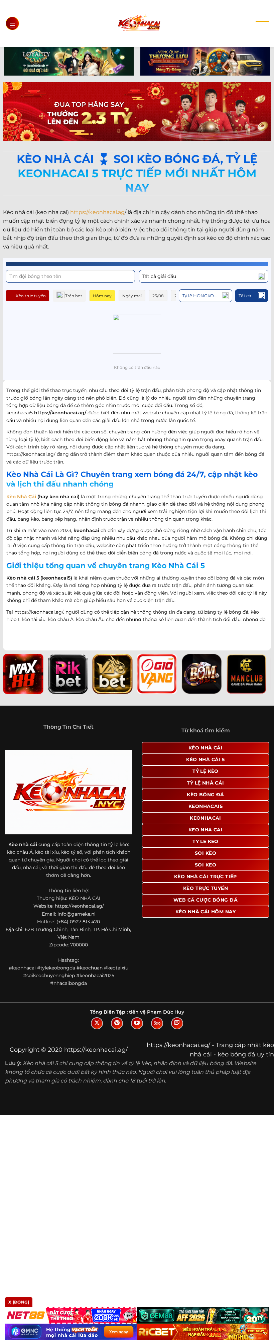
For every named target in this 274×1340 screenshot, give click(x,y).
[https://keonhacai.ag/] (139, 23)
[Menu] (12, 23)
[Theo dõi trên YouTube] (137, 1023)
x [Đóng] (18, 1302)
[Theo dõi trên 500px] (157, 1023)
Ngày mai (132, 295)
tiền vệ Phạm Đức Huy (156, 1012)
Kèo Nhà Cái (21, 497)
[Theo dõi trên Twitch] (177, 1023)
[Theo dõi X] (97, 1023)
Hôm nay (102, 295)
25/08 (158, 295)
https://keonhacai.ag (97, 212)
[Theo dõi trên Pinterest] (117, 1023)
